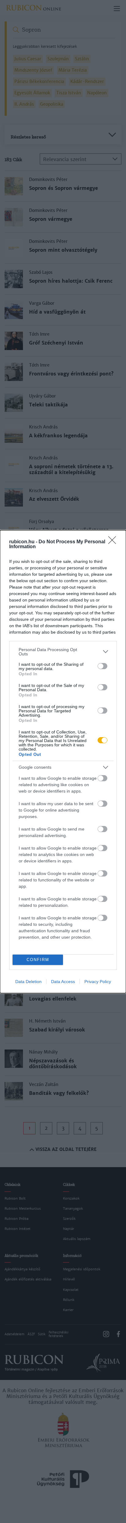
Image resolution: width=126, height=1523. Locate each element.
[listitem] (63, 651)
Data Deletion (28, 981)
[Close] (114, 542)
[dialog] (63, 761)
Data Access (63, 981)
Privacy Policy (97, 981)
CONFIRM (38, 959)
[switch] (102, 666)
